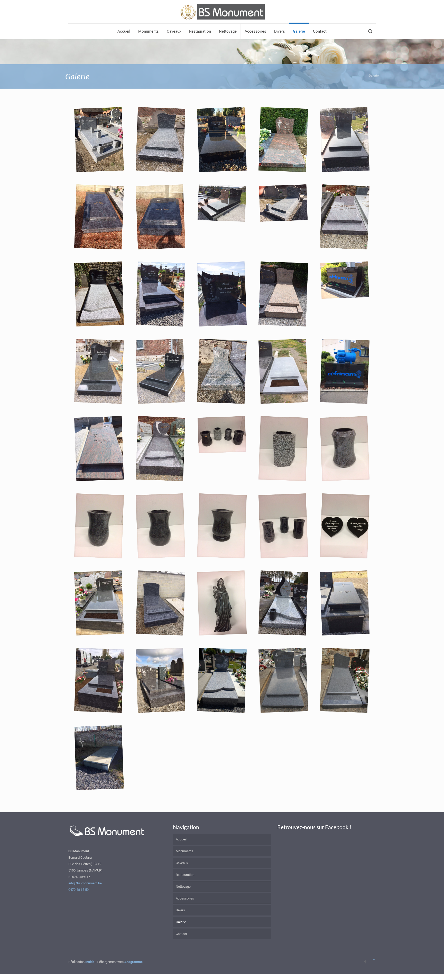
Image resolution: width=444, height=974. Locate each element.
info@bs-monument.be (85, 883)
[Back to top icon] (374, 959)
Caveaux (182, 863)
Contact (181, 934)
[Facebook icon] (365, 961)
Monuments (184, 851)
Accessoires (185, 898)
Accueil (181, 839)
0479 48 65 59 (78, 890)
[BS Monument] (222, 11)
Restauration (185, 875)
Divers (180, 910)
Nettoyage (183, 886)
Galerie (181, 922)
